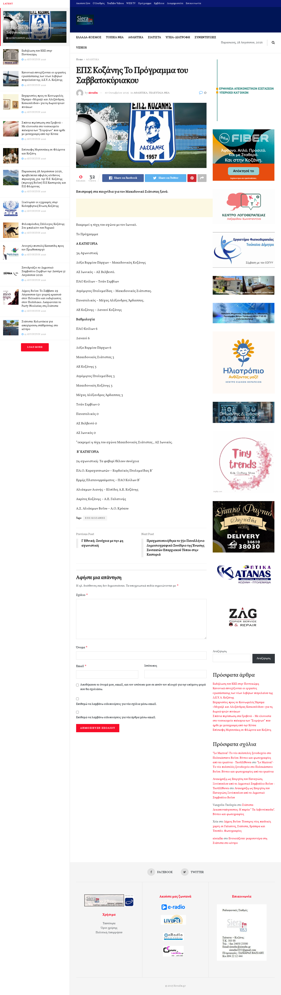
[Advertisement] (151, 208)
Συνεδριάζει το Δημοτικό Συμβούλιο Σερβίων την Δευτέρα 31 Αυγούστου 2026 (43, 271)
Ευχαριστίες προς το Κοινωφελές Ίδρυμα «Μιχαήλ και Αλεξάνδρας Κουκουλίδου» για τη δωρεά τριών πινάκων (43, 101)
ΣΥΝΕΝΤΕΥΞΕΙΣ (205, 37)
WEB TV (131, 3)
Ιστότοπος (150, 666)
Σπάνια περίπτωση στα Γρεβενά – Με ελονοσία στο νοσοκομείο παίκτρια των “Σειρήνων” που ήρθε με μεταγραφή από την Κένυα (43, 128)
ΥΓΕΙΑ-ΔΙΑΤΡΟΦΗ (178, 37)
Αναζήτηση (220, 651)
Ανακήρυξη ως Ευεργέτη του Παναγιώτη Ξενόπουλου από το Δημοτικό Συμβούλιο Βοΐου (241, 793)
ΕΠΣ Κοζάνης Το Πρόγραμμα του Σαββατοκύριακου (29, 30)
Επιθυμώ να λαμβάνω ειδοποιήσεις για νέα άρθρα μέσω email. (116, 717)
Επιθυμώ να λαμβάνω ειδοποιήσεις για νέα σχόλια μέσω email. (116, 704)
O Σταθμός (99, 3)
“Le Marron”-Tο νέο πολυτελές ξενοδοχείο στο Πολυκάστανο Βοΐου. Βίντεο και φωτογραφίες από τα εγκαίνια (243, 767)
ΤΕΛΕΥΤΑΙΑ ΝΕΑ (159, 93)
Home (79, 59)
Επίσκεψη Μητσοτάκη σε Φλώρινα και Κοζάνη (43, 151)
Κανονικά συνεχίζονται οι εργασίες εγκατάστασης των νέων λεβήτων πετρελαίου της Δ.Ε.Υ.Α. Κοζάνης (44, 76)
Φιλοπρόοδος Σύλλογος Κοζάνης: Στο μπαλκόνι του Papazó (43, 226)
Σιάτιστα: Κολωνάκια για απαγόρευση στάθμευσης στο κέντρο (40, 325)
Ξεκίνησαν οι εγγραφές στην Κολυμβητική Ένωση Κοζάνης (40, 204)
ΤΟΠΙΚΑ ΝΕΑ (115, 37)
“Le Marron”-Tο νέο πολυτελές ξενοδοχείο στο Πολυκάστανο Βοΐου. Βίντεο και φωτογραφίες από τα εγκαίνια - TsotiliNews (242, 757)
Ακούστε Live (83, 3)
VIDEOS (81, 48)
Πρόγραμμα (144, 3)
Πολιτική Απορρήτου (109, 933)
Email (81, 666)
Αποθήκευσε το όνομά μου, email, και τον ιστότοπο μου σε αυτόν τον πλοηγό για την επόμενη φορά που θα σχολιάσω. (143, 687)
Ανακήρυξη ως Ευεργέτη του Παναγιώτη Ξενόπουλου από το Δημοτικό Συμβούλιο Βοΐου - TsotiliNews (244, 783)
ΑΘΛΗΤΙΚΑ (135, 37)
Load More (35, 347)
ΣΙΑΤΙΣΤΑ (154, 37)
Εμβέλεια (159, 3)
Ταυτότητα (109, 924)
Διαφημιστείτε (175, 3)
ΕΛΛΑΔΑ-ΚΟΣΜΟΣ (88, 37)
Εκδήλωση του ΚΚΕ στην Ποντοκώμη (37, 53)
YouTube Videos (115, 3)
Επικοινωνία (193, 3)
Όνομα (82, 647)
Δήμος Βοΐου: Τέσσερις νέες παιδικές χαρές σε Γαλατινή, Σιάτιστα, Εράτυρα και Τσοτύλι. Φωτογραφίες (242, 826)
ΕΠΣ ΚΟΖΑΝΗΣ (95, 518)
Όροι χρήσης (109, 928)
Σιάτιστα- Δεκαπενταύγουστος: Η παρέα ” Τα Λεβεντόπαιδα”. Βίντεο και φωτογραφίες (244, 809)
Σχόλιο (82, 595)
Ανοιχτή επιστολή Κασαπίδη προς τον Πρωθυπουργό (43, 248)
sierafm (93, 93)
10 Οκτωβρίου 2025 (117, 93)
